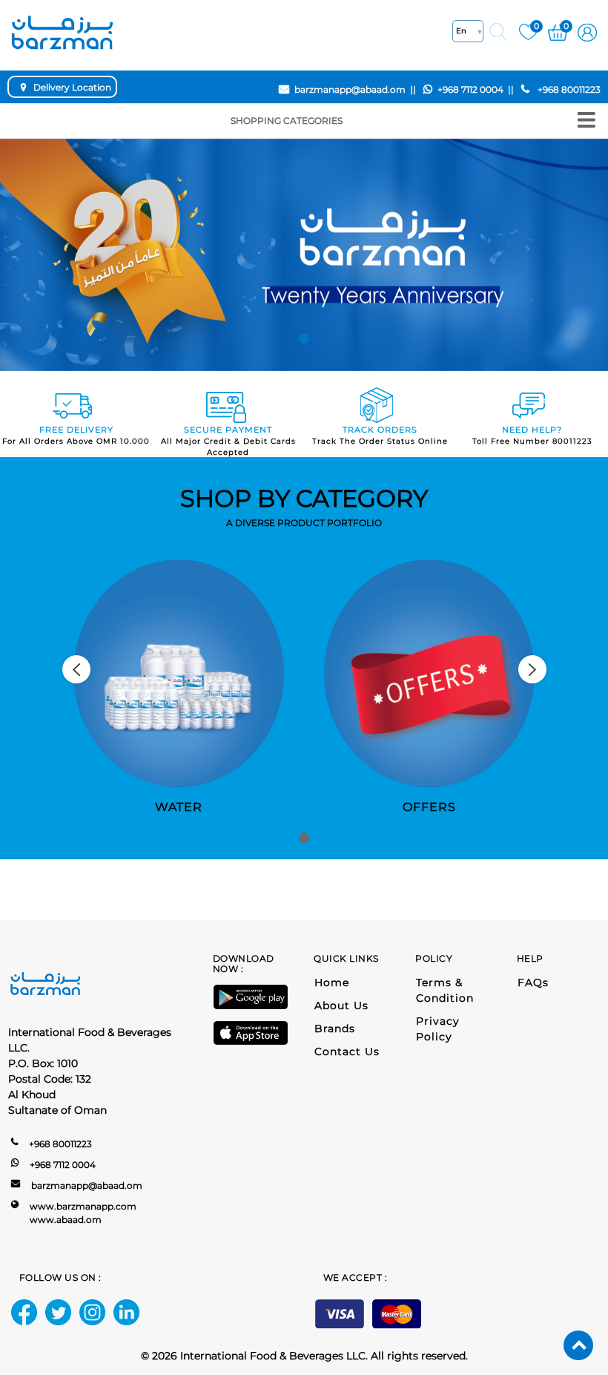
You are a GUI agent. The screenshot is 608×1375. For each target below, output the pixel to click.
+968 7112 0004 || (475, 89)
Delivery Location (72, 87)
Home (331, 982)
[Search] (498, 32)
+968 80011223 (567, 89)
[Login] (587, 31)
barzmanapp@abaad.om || (355, 89)
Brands (334, 1028)
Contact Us (347, 1051)
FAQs (533, 982)
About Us (341, 1005)
